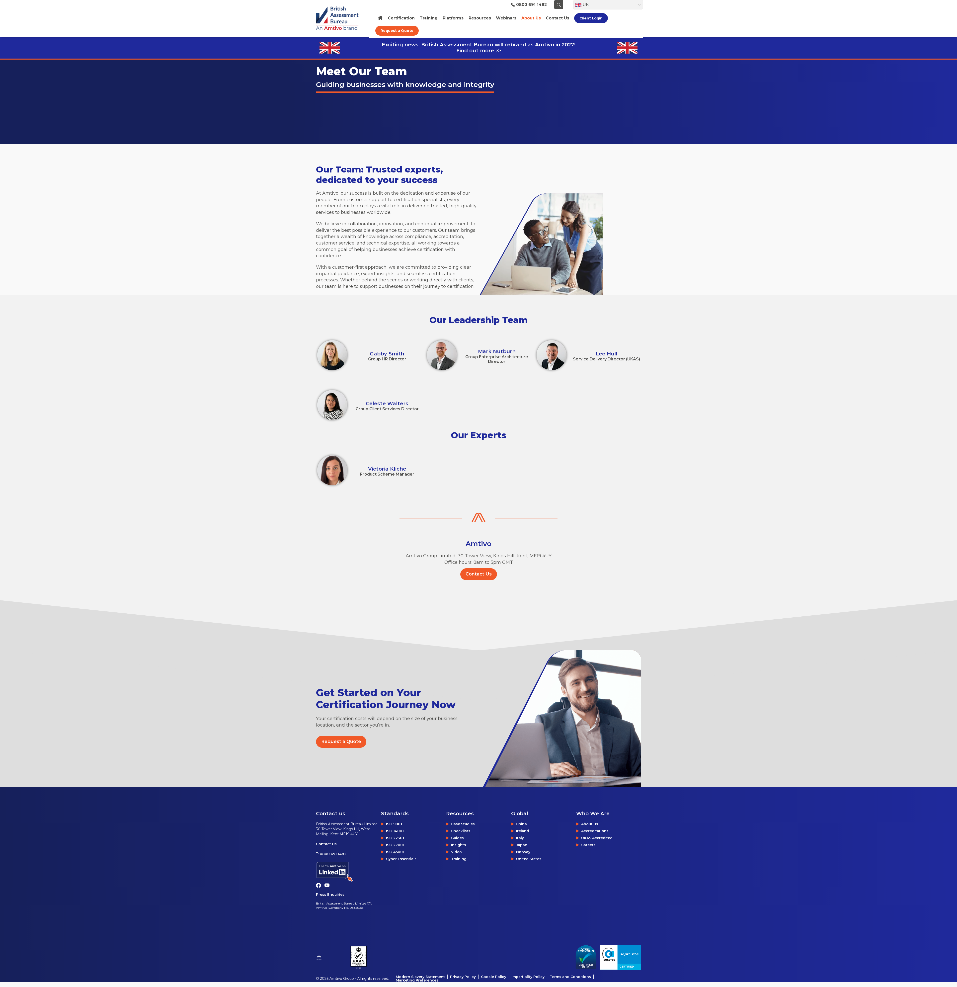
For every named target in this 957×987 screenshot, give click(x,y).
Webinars (506, 18)
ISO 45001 (395, 852)
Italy (520, 838)
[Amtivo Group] (331, 957)
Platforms (453, 18)
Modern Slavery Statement (420, 977)
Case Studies (463, 824)
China (521, 824)
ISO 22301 (395, 838)
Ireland (522, 831)
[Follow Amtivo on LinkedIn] (348, 872)
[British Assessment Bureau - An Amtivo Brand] (340, 18)
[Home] (380, 18)
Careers (588, 845)
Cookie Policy (493, 977)
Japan (521, 845)
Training (429, 18)
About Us (589, 824)
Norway (523, 852)
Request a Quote (397, 30)
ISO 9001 (394, 824)
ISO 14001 (395, 831)
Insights (458, 845)
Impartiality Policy (528, 977)
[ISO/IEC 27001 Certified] (620, 957)
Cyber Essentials (401, 859)
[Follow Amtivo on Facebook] (320, 885)
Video (456, 852)
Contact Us (479, 574)
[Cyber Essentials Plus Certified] (585, 957)
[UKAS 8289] (358, 957)
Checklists (460, 831)
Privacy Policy (463, 977)
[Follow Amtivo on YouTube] (328, 885)
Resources (480, 18)
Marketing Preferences (417, 980)
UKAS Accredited (597, 838)
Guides (457, 838)
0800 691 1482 (531, 5)
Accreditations (595, 831)
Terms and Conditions (570, 977)
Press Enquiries (330, 894)
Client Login (591, 18)
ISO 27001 (395, 845)
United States (528, 859)
